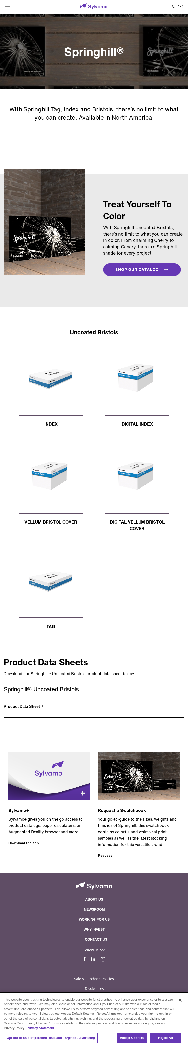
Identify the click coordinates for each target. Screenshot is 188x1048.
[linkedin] (93, 959)
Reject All (165, 1038)
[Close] (180, 1000)
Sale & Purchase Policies (94, 978)
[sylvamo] (93, 7)
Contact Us (96, 939)
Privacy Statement (40, 1028)
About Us (94, 899)
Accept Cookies (132, 1038)
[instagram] (103, 959)
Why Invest (94, 929)
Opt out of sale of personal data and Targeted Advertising (51, 1038)
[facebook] (84, 959)
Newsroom (94, 909)
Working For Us (94, 919)
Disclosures (94, 988)
